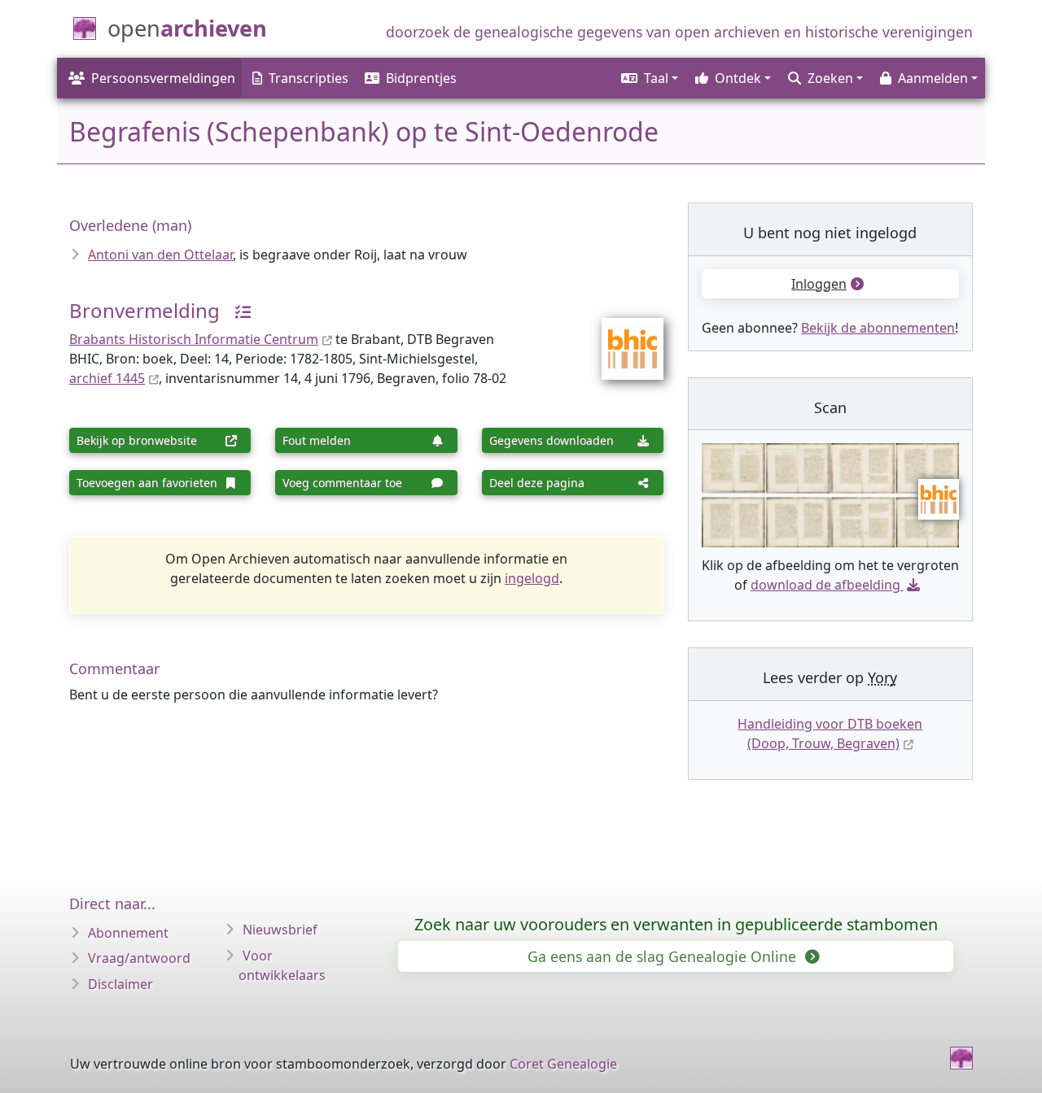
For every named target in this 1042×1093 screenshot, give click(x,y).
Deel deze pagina (536, 482)
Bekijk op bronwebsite (137, 440)
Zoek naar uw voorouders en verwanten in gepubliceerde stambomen (676, 924)
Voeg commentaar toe (342, 482)
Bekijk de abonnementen (878, 328)
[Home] (961, 1058)
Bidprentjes (421, 78)
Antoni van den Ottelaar (160, 254)
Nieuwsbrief (280, 929)
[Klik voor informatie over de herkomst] (237, 310)
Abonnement (128, 933)
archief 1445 (107, 378)
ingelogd (532, 578)
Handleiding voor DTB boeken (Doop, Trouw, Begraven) (830, 733)
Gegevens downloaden (551, 440)
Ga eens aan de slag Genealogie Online (664, 956)
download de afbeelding (825, 585)
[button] (648, 78)
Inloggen (819, 284)
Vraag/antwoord (139, 958)
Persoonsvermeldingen (163, 78)
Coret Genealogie (563, 1064)
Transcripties (308, 78)
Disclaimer (120, 984)
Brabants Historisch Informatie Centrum (193, 339)
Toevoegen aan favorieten (147, 482)
